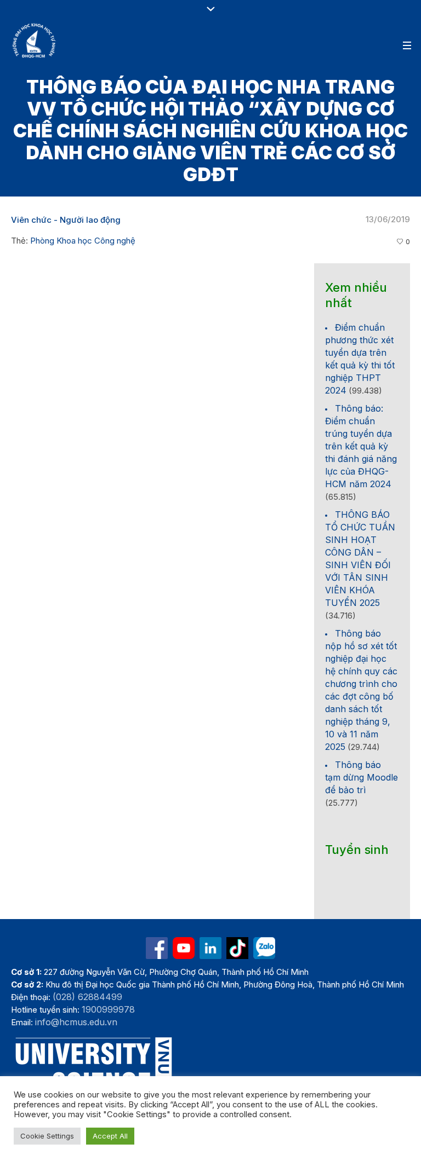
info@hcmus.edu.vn (76, 1021)
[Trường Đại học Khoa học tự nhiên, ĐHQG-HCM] (34, 40)
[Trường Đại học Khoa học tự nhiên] (210, 948)
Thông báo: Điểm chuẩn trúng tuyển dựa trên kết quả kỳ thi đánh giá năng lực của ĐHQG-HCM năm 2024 (361, 446)
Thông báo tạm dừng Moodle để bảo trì (361, 777)
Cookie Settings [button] (47, 1135)
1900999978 (108, 1009)
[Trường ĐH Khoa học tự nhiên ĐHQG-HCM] (157, 948)
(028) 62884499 (87, 996)
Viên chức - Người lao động (66, 220)
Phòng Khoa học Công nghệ (82, 240)
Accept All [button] (110, 1135)
